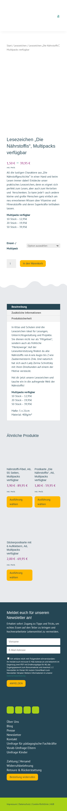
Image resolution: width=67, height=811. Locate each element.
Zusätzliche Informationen (26, 312)
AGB (52, 804)
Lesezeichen (20, 45)
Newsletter (14, 735)
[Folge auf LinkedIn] (27, 710)
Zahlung (12, 761)
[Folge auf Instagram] (10, 710)
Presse (11, 730)
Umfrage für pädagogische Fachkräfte (32, 743)
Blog (10, 726)
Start (9, 45)
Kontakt (12, 739)
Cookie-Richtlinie (40, 804)
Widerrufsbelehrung (20, 766)
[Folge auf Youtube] (35, 710)
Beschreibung (19, 306)
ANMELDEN (16, 683)
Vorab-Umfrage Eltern (21, 748)
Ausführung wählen (16, 502)
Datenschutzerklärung (16, 675)
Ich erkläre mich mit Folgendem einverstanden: (32, 658)
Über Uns (13, 722)
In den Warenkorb (33, 263)
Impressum (12, 804)
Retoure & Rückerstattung (24, 770)
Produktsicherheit (22, 318)
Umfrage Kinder (17, 752)
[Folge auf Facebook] (18, 710)
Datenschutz (24, 804)
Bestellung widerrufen (22, 777)
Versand (25, 761)
